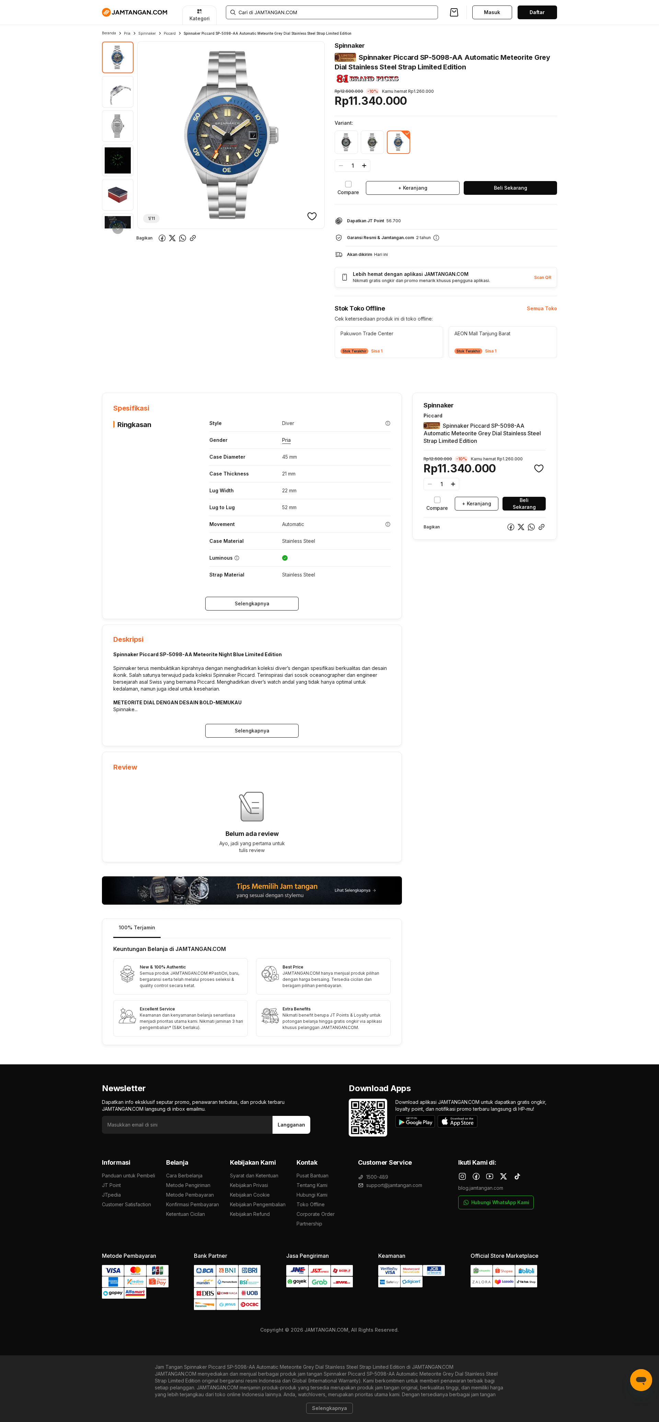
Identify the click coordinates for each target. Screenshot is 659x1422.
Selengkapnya (252, 603)
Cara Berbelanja (184, 1175)
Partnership (309, 1224)
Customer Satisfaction (126, 1204)
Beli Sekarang (510, 188)
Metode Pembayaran (190, 1195)
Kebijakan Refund (250, 1214)
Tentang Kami (312, 1185)
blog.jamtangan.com (480, 1188)
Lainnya (278, 371)
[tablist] (252, 928)
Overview (113, 371)
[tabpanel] (252, 991)
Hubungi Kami (312, 1195)
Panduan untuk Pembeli (128, 1175)
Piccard (170, 33)
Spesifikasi (147, 371)
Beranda (109, 33)
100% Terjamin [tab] (137, 927)
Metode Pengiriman (188, 1185)
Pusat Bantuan (312, 1175)
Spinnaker (147, 33)
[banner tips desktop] (252, 890)
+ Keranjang (412, 188)
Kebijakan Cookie (250, 1195)
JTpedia (111, 1195)
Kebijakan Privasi (249, 1185)
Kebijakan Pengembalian (258, 1204)
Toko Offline (311, 1204)
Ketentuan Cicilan (185, 1214)
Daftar (537, 12)
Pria (127, 33)
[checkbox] (348, 188)
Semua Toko (542, 308)
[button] (389, 342)
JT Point (111, 1185)
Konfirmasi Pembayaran (192, 1204)
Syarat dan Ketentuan (254, 1175)
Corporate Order (316, 1214)
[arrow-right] (117, 228)
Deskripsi (180, 371)
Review (249, 371)
